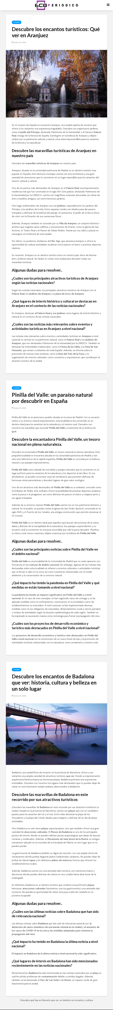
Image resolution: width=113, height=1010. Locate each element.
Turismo (16, 22)
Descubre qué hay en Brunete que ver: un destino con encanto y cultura (56, 1000)
